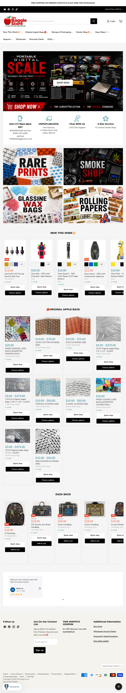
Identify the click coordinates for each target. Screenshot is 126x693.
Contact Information (10, 677)
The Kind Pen (9, 279)
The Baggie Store (11, 536)
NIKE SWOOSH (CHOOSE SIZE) (47, 462)
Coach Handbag (64, 524)
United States (113, 9)
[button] (111, 21)
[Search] (93, 21)
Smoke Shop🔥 (83, 32)
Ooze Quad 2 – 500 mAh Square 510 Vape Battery (68, 276)
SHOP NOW (63, 82)
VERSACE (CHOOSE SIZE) (47, 404)
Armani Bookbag (118, 524)
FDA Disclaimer (43, 674)
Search (5, 674)
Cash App (30, 677)
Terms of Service (17, 674)
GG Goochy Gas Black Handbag (40, 526)
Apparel (7, 39)
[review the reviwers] (40, 589)
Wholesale (21, 39)
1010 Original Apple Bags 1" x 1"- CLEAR (16, 451)
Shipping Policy (69, 674)
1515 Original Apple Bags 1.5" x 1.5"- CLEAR (107, 349)
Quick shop (15, 287)
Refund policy (30, 674)
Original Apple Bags (12, 356)
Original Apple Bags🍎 (36, 32)
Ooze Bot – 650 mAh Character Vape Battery (41, 275)
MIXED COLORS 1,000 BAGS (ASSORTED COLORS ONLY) (106, 402)
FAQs (50, 39)
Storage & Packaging (61, 32)
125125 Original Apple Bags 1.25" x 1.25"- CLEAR (17, 400)
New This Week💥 (12, 32)
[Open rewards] (118, 686)
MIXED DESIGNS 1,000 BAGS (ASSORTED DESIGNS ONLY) (15, 351)
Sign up (40, 650)
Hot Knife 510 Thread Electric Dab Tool (14, 275)
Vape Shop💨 (101, 32)
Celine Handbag (91, 524)
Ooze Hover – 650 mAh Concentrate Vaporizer (94, 275)
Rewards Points (36, 39)
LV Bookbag (10, 533)
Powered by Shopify (10, 682)
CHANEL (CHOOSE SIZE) (77, 404)
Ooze (33, 279)
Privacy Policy (57, 674)
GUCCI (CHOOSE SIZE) (76, 342)
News (22, 677)
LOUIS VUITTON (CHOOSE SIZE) (47, 343)
